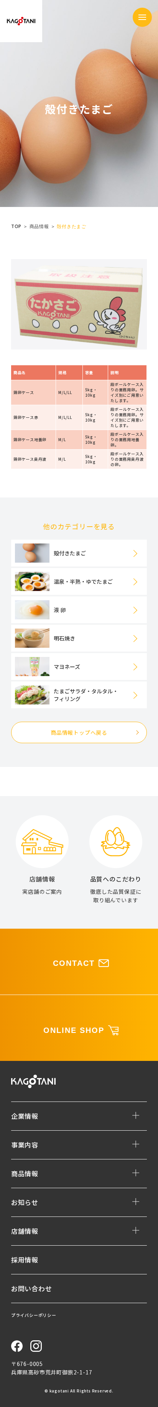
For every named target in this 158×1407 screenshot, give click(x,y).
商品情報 (39, 226)
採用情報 (24, 1259)
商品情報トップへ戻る (79, 732)
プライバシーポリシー (33, 1315)
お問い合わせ (31, 1288)
